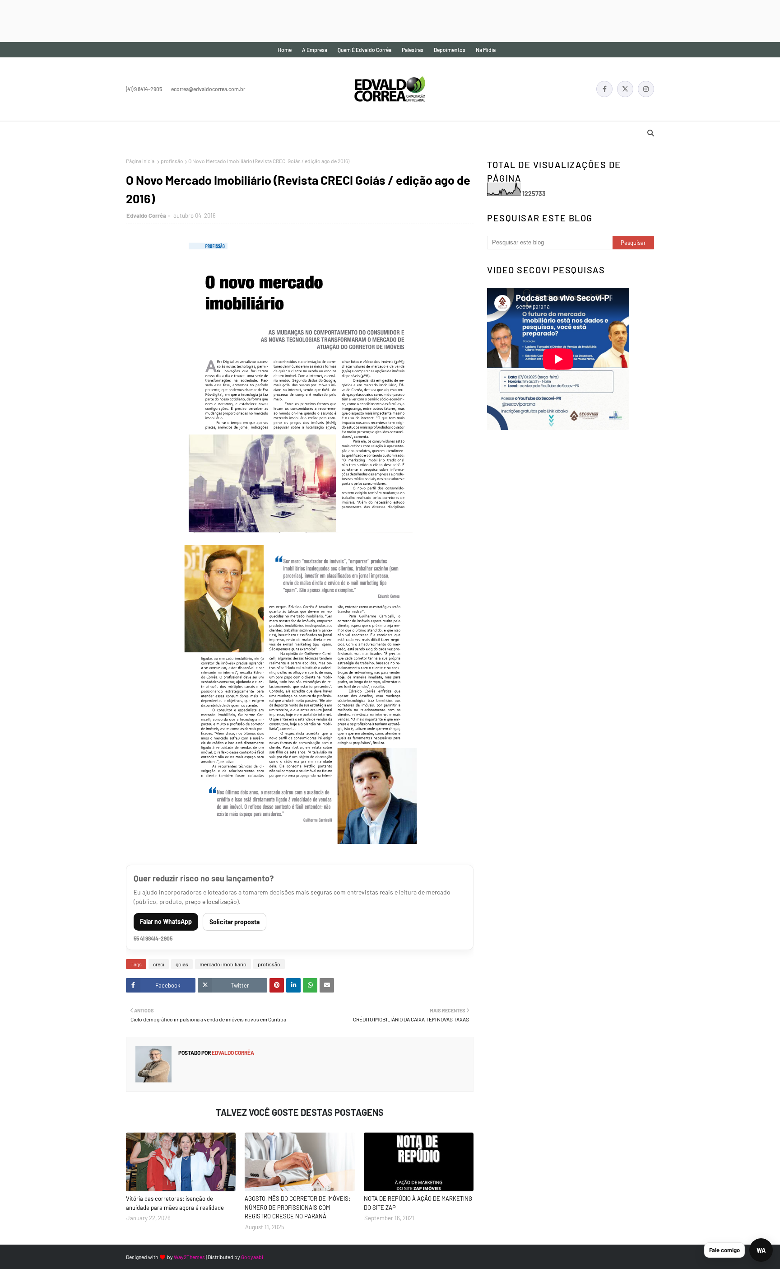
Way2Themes (189, 1257)
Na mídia (486, 50)
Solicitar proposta (234, 922)
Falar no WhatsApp (166, 921)
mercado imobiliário (223, 964)
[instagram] (646, 89)
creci (158, 964)
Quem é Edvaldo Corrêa (364, 50)
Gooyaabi (252, 1257)
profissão (172, 161)
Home (285, 50)
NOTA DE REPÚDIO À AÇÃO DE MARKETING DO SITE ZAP (418, 1203)
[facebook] (604, 89)
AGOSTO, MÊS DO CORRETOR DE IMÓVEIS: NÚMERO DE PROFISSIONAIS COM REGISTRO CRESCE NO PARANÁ (297, 1207)
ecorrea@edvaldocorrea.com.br (208, 89)
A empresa (314, 50)
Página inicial (141, 161)
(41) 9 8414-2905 (144, 89)
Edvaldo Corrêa (146, 215)
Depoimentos (449, 50)
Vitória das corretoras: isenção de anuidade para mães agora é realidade (175, 1203)
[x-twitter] (625, 89)
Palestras (412, 50)
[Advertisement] (164, 20)
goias (182, 964)
